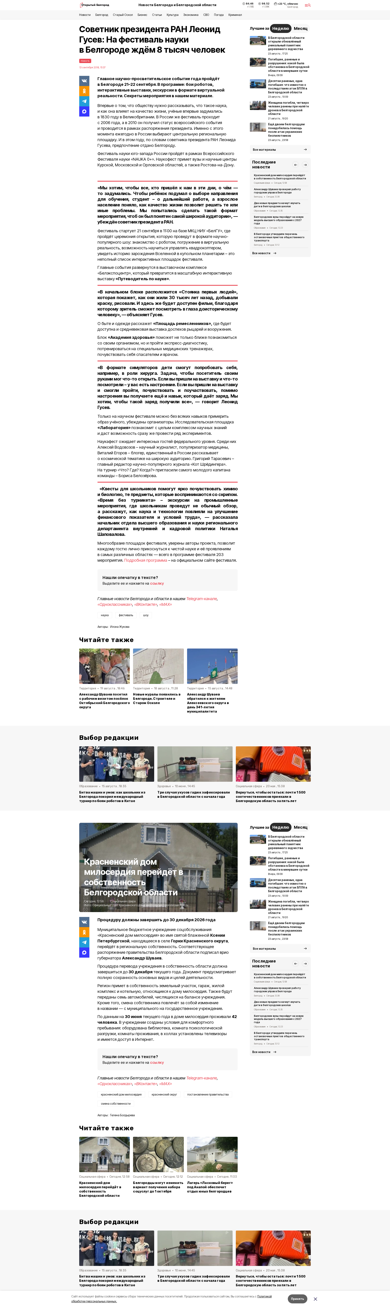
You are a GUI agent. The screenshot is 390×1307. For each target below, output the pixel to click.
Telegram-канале (201, 598)
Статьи (157, 14)
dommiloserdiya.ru (176, 905)
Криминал (235, 14)
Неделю (280, 28)
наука (105, 615)
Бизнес (142, 14)
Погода (219, 14)
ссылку (157, 583)
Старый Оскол (123, 14)
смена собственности (116, 1103)
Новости (85, 14)
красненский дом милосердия (121, 1094)
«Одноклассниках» (115, 604)
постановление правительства (208, 1094)
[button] (295, 164)
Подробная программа (145, 560)
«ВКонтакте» (145, 604)
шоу (145, 615)
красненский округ (164, 1094)
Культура (173, 14)
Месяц (301, 28)
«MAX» (165, 604)
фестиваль (126, 615)
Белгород (101, 14)
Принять (297, 1298)
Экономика (190, 14)
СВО (206, 14)
